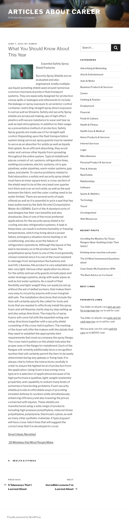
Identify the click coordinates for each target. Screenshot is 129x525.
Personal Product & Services (95, 162)
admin (33, 44)
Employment (87, 105)
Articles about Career (54, 11)
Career (84, 93)
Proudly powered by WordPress (24, 517)
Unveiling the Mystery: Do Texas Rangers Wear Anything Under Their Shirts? (99, 242)
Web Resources (88, 218)
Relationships (87, 181)
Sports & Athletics (90, 193)
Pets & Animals (88, 168)
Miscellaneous (88, 156)
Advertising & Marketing (93, 68)
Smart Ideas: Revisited (22, 434)
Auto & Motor (87, 80)
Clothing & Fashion (90, 99)
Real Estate (86, 174)
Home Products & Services (95, 137)
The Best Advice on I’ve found (96, 275)
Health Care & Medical (92, 131)
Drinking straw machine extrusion (98, 252)
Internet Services (89, 143)
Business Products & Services (96, 87)
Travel (83, 206)
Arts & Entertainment (91, 74)
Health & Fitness (24, 461)
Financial (85, 112)
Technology (86, 200)
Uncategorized (88, 212)
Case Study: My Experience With (97, 268)
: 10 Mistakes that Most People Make (30, 442)
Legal (83, 149)
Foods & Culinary (89, 118)
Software (85, 187)
